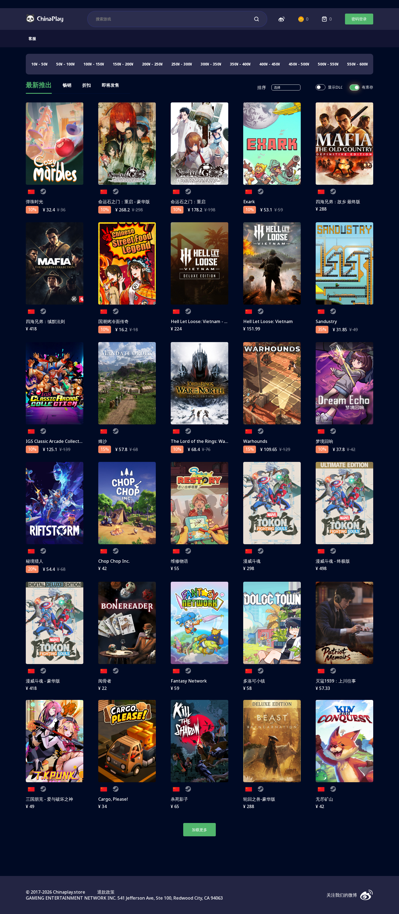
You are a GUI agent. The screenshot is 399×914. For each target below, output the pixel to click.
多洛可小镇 (254, 681)
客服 (32, 38)
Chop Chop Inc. (114, 561)
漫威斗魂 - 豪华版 (43, 681)
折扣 (86, 85)
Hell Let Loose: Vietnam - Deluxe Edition (213, 321)
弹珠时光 (34, 202)
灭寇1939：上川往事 (336, 681)
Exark (249, 202)
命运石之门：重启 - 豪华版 (124, 202)
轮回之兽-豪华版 (259, 799)
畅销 (67, 85)
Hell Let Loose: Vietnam (268, 321)
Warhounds (255, 441)
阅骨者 (104, 681)
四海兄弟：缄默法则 (45, 321)
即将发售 (110, 85)
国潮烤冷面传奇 (113, 321)
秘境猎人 (34, 561)
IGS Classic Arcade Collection (56, 441)
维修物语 (179, 561)
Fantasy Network (189, 681)
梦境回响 (324, 441)
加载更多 (199, 829)
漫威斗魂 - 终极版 (333, 561)
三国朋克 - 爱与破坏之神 (49, 799)
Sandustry (326, 321)
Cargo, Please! (113, 799)
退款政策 (106, 892)
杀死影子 (179, 799)
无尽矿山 (324, 799)
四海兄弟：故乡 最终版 (338, 202)
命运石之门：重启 (188, 202)
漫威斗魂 (252, 561)
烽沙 (102, 441)
